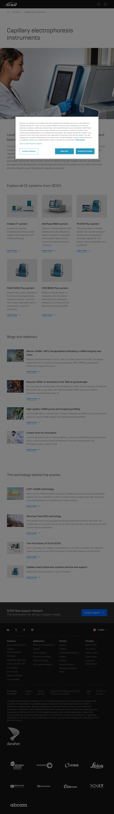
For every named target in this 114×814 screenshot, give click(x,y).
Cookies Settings (29, 151)
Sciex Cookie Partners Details (30, 144)
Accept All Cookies (85, 151)
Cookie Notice (80, 140)
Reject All (64, 151)
